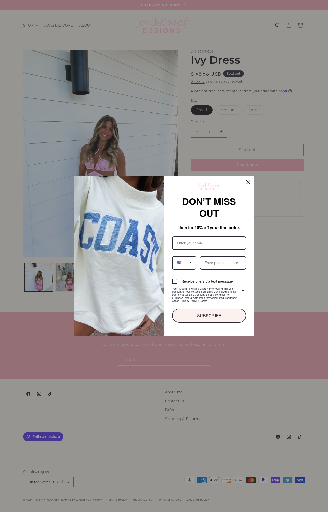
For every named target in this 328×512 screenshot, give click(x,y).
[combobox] (184, 256)
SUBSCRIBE (209, 309)
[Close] (248, 188)
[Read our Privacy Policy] (243, 283)
